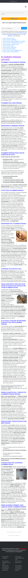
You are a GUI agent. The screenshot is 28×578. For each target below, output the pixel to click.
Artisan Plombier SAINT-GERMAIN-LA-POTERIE (14, 41)
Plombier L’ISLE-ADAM (13, 535)
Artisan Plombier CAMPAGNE (9, 39)
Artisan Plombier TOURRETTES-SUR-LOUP (13, 42)
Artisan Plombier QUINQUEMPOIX (11, 51)
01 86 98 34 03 (14, 1)
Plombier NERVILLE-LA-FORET (14, 532)
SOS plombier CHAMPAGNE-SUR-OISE (19, 558)
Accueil (2, 12)
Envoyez (24, 28)
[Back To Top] (24, 574)
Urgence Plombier (9, 12)
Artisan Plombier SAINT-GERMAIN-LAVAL (12, 50)
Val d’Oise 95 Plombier (19, 12)
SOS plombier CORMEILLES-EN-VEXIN (6, 562)
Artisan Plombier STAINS (8, 38)
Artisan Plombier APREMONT (9, 47)
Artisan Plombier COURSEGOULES (11, 44)
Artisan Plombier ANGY (8, 45)
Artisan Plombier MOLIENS (9, 48)
